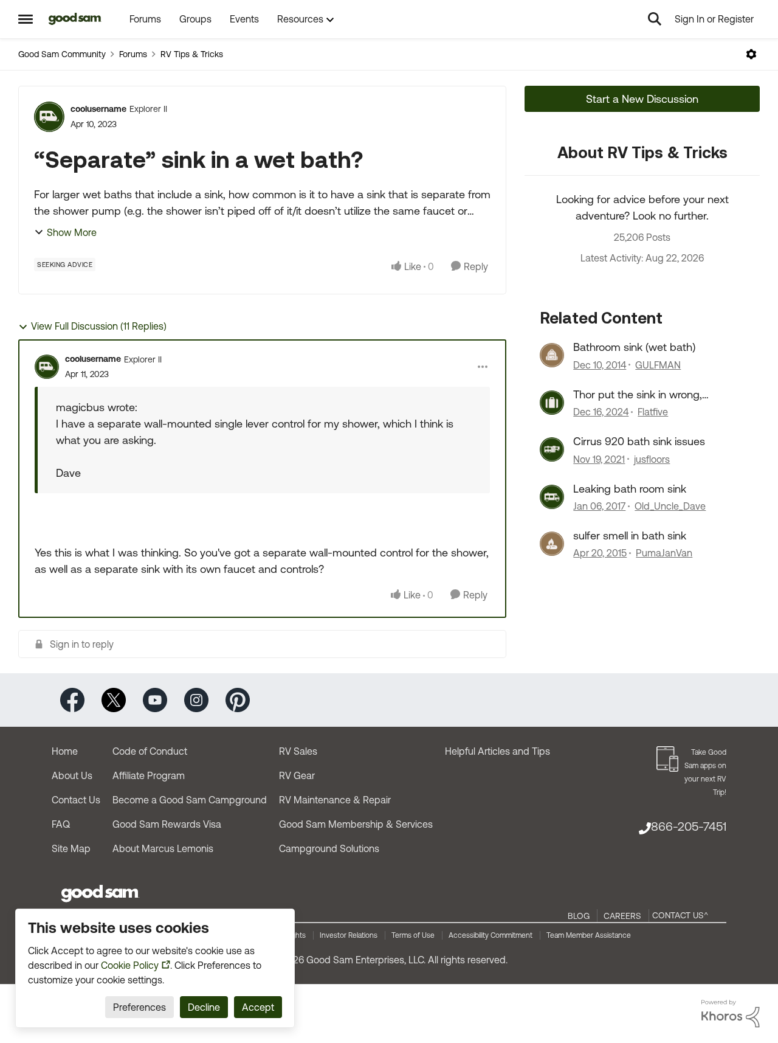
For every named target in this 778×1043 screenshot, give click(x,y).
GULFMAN (658, 364)
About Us (72, 775)
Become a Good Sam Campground (189, 799)
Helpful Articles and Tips (497, 751)
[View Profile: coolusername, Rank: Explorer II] (49, 117)
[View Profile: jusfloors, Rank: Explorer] (552, 449)
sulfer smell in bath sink (629, 535)
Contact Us (76, 799)
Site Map (71, 848)
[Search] (654, 19)
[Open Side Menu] (25, 19)
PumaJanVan (664, 552)
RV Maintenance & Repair (335, 799)
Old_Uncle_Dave (670, 506)
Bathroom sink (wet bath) (634, 347)
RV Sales (298, 751)
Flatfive (653, 411)
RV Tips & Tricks (191, 54)
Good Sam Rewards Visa (166, 824)
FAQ (61, 824)
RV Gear (297, 775)
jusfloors (652, 459)
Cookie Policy (130, 965)
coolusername (98, 109)
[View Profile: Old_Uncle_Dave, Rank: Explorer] (552, 497)
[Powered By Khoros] (730, 1014)
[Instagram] (196, 699)
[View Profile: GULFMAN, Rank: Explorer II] (552, 355)
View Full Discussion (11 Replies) (99, 326)
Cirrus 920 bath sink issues (639, 441)
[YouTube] (155, 699)
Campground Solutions (329, 848)
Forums (133, 54)
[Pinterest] (237, 699)
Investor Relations (348, 935)
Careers (622, 916)
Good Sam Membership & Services (356, 824)
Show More (72, 232)
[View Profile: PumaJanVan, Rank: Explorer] (552, 544)
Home (65, 751)
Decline (204, 1007)
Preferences (139, 1007)
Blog (579, 916)
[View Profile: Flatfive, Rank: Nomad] (552, 402)
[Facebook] (72, 699)
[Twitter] (113, 699)
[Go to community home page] (75, 19)
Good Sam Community (62, 54)
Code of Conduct (149, 751)
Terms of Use (413, 935)
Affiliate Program (148, 775)
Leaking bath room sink (629, 488)
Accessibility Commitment (490, 935)
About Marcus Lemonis (162, 848)
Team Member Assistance (588, 935)
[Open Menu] (751, 54)
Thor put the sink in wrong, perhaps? (637, 394)
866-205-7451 (688, 826)
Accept (258, 1007)
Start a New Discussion (642, 98)
